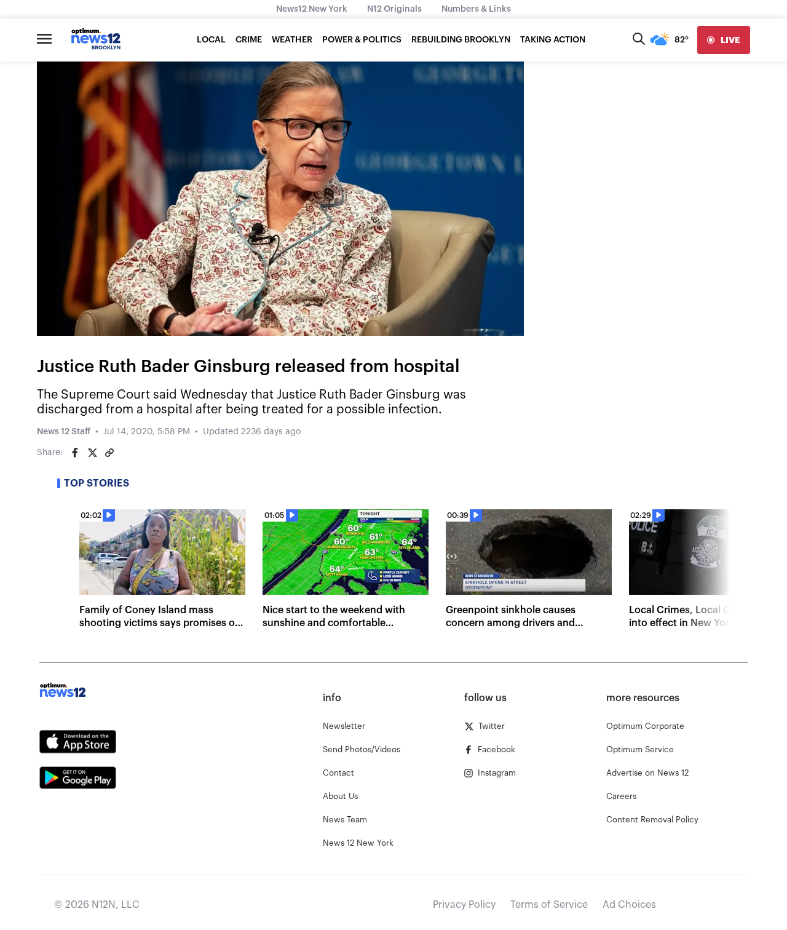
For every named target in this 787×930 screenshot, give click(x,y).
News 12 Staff (63, 431)
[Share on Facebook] (75, 453)
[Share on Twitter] (92, 453)
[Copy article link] (109, 453)
